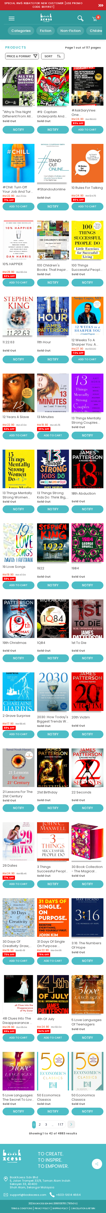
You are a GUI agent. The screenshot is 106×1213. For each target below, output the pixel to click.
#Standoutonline (51, 189)
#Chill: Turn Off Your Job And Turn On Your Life (18, 191)
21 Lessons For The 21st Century (18, 794)
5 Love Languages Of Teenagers (87, 1022)
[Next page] (71, 1124)
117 (60, 1124)
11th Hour (44, 342)
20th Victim (81, 717)
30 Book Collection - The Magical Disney (87, 871)
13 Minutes (45, 416)
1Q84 (41, 642)
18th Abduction (84, 493)
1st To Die (79, 642)
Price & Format (19, 56)
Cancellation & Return (83, 1208)
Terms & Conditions (21, 1208)
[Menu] (11, 18)
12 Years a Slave (16, 416)
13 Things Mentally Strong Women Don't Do (17, 497)
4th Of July (45, 1018)
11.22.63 (8, 342)
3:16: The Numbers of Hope (86, 945)
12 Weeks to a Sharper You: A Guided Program (86, 344)
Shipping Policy (60, 1208)
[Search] (80, 18)
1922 (40, 568)
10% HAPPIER (13, 264)
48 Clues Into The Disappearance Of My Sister (18, 1023)
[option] (43, 5)
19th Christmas (14, 642)
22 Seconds (81, 792)
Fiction (45, 30)
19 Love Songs (14, 566)
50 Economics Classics (48, 1097)
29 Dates (10, 865)
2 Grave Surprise (16, 715)
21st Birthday (47, 792)
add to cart (87, 130)
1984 (75, 568)
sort (48, 56)
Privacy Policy (42, 1208)
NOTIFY (18, 129)
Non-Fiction (70, 30)
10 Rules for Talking (87, 187)
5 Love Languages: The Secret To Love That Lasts (18, 1099)
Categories (21, 30)
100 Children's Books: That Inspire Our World (52, 269)
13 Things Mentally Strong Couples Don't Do (86, 422)
